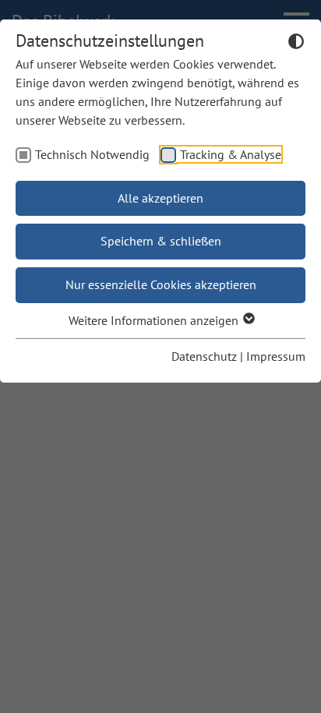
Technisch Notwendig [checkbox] (92, 154)
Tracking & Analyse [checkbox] (230, 154)
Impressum (275, 356)
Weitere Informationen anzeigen (155, 320)
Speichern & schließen (161, 241)
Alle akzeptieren (160, 198)
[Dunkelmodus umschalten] (296, 43)
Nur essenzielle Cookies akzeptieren (160, 284)
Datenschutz (204, 356)
